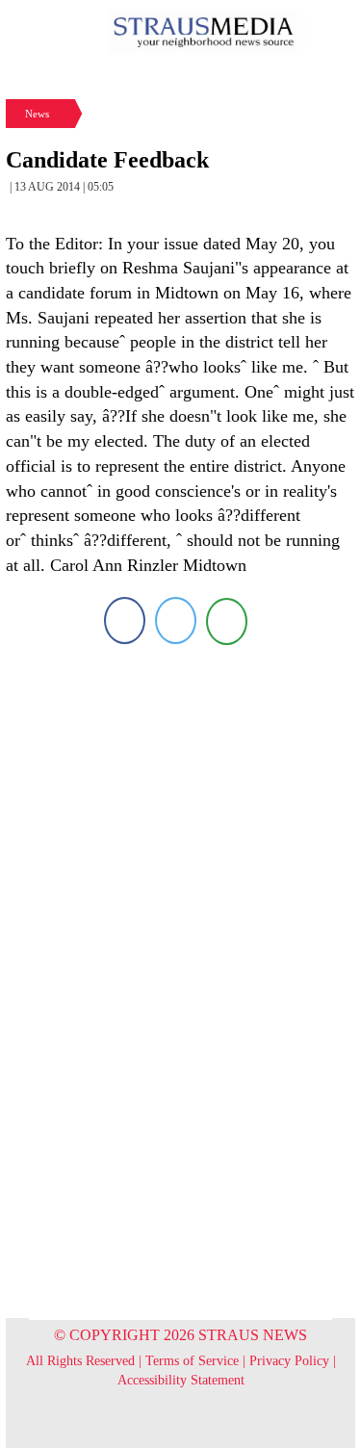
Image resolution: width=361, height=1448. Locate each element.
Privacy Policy (289, 1361)
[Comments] (226, 620)
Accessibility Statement (181, 1380)
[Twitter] (175, 620)
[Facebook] (124, 620)
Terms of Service (192, 1361)
